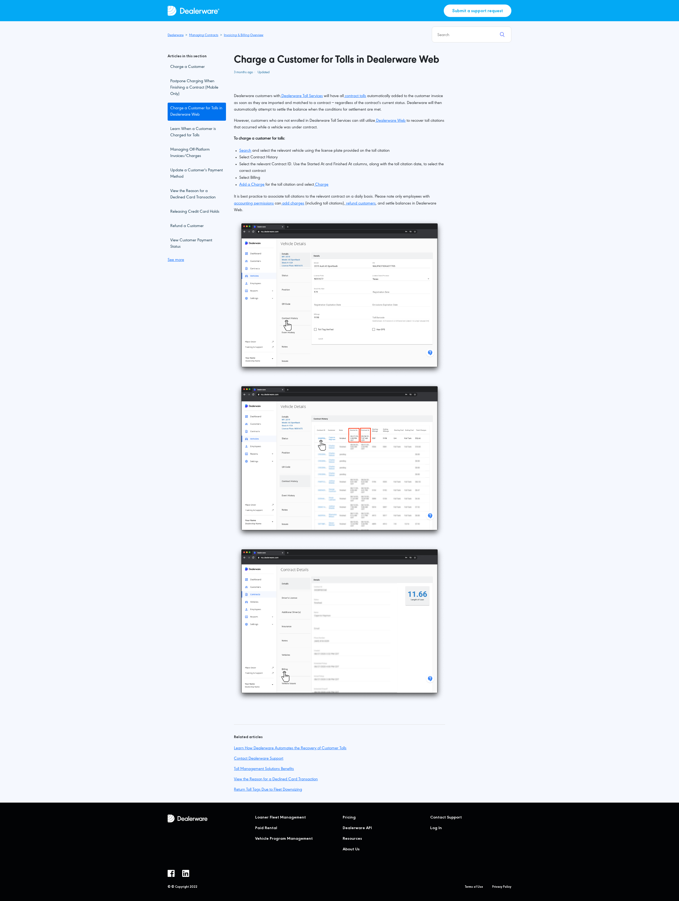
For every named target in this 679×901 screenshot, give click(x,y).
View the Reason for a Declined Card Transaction (193, 194)
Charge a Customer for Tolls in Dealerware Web (196, 111)
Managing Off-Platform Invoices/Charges (190, 153)
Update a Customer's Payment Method (196, 173)
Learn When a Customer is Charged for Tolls (193, 132)
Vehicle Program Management (284, 839)
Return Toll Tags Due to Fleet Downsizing (268, 790)
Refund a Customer (187, 226)
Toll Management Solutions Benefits (264, 769)
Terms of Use (474, 887)
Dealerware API (357, 828)
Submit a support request (477, 11)
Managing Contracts (203, 35)
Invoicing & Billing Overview (243, 35)
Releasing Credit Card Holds (194, 212)
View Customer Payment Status (191, 243)
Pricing (349, 818)
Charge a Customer (187, 67)
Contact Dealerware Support (258, 759)
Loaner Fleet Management (280, 818)
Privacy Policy (501, 887)
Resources (352, 839)
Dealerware (176, 35)
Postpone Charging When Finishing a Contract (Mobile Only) (194, 87)
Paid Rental (266, 828)
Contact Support (446, 818)
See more (176, 260)
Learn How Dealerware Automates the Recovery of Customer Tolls (290, 748)
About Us (351, 849)
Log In (436, 828)
